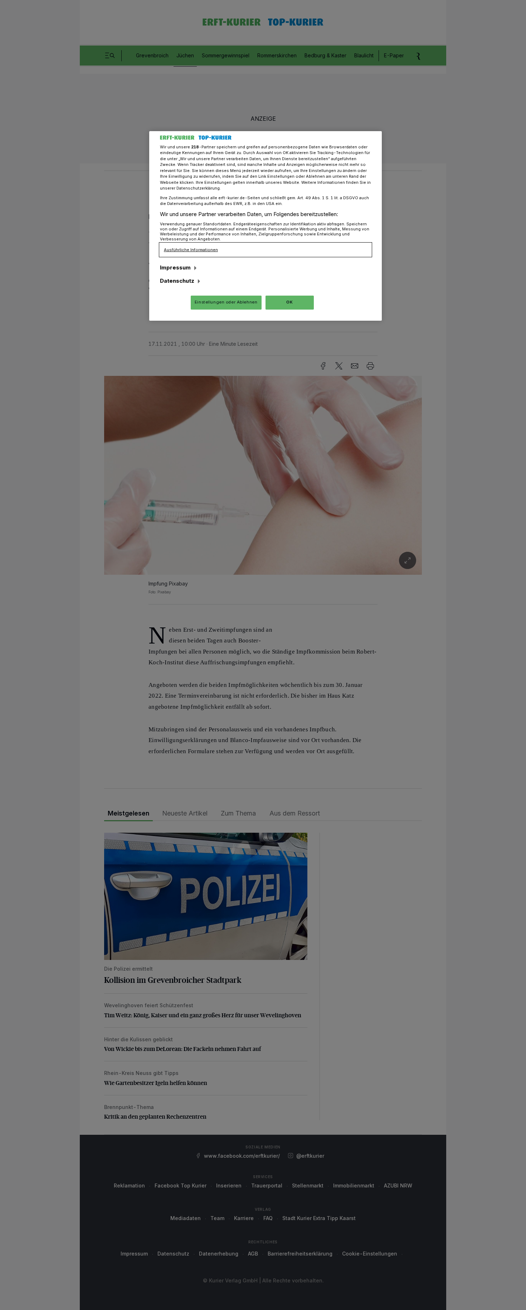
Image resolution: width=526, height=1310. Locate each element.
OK (289, 302)
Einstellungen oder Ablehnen (226, 302)
